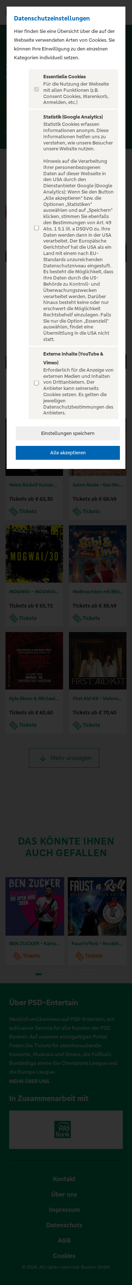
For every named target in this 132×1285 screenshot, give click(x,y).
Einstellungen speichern (68, 433)
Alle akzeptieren (68, 453)
